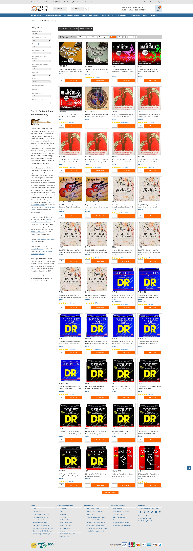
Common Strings (53, 15)
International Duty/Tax (67, 534)
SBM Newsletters (119, 517)
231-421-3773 (137, 7)
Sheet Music (121, 15)
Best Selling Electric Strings (42, 531)
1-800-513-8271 (139, 10)
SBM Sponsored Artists (121, 511)
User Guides (91, 2)
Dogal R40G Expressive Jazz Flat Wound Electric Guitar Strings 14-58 (70, 296)
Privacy (148, 516)
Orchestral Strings (90, 15)
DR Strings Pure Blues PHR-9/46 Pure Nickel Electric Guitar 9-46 (148, 343)
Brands (154, 15)
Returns (62, 531)
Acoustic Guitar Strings (41, 517)
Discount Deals (38, 511)
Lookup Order (64, 536)
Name (113, 37)
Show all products (110, 492)
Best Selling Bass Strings (41, 534)
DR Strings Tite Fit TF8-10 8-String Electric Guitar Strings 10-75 (95, 475)
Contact (152, 2)
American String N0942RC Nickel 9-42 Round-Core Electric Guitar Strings (70, 70)
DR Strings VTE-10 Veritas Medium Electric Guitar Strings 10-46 (148, 475)
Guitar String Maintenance (95, 525)
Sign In (160, 2)
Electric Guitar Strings (40, 520)
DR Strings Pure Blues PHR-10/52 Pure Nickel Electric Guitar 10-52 (148, 296)
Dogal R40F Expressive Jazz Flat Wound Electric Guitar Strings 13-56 (149, 251)
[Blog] (159, 512)
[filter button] (41, 28)
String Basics (90, 514)
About (146, 2)
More (145, 15)
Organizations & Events (121, 522)
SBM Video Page (119, 514)
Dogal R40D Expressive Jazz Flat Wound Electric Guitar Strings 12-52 (96, 251)
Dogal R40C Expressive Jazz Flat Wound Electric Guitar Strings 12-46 (70, 251)
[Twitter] (144, 512)
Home (33, 21)
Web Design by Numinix (145, 521)
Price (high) (122, 37)
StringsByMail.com (37, 249)
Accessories (107, 15)
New (34, 509)
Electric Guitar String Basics (95, 522)
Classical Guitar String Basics (96, 517)
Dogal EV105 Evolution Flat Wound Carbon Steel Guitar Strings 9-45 (122, 116)
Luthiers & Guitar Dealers (122, 525)
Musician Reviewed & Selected (41, 2)
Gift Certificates (65, 528)
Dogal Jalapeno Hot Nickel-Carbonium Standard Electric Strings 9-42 (96, 207)
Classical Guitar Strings (41, 514)
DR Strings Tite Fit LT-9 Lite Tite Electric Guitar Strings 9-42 (121, 433)
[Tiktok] (152, 512)
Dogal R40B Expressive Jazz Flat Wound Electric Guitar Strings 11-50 (148, 206)
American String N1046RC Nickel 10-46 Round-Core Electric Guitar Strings (96, 71)
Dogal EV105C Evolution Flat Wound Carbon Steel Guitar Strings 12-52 (96, 161)
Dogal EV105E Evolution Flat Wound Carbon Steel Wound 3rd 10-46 (149, 161)
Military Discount (65, 525)
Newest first (91, 37)
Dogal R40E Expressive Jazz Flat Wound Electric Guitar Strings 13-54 (122, 251)
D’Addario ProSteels (37, 232)
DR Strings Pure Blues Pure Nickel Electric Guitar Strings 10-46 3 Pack (70, 388)
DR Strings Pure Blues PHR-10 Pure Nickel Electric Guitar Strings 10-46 (122, 296)
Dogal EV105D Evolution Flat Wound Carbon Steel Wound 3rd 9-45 (123, 161)
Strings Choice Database (94, 511)
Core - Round (85, 28)
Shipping (63, 514)
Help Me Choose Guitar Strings (97, 528)
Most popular (103, 37)
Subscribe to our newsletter (149, 509)
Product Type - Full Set (67, 28)
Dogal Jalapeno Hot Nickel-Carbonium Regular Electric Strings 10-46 (70, 207)
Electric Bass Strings (40, 522)
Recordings (135, 15)
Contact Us (63, 509)
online (33, 268)
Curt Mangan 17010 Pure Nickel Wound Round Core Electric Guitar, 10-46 (149, 72)
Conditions (156, 516)
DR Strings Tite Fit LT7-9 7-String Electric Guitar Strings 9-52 (148, 432)
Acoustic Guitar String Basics (96, 520)
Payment (63, 517)
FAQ (61, 511)
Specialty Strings (71, 15)
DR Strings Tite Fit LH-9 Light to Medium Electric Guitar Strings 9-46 (70, 433)
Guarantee (141, 516)
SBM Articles (117, 509)
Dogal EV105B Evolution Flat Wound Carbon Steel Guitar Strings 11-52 (70, 161)
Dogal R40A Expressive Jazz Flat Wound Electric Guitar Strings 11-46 (122, 206)
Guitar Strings (37, 15)
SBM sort (81, 37)
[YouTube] (156, 512)
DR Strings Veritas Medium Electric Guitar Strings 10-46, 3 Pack (122, 475)
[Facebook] (140, 512)
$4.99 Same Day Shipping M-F (65, 2)
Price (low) (132, 37)
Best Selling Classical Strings (43, 525)
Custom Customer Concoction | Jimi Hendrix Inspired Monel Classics (96, 116)
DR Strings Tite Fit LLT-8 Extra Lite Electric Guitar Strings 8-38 (95, 433)
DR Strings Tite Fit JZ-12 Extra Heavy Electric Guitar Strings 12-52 (149, 388)
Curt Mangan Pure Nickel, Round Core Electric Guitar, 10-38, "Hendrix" (70, 116)
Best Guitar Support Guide (95, 531)
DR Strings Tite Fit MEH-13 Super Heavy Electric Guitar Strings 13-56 (69, 475)
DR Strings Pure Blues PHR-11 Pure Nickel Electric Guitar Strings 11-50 (69, 343)
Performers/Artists (119, 520)
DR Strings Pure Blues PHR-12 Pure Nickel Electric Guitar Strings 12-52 (96, 343)
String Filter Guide (92, 509)
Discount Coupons (66, 522)
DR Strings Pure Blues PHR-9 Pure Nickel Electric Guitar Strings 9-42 (122, 343)
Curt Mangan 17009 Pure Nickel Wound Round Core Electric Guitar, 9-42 (123, 72)
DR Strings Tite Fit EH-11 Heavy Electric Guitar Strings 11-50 (94, 388)
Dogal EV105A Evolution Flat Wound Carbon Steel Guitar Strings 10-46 (149, 116)
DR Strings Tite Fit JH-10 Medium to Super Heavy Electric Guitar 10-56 (123, 388)
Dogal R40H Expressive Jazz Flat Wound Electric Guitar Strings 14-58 (96, 296)
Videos (81, 2)
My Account (64, 520)
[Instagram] (148, 512)
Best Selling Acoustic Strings (43, 528)
